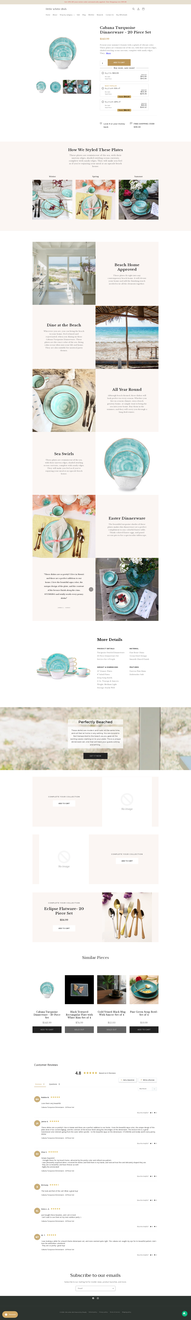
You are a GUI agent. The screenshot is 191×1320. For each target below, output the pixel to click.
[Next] (91, 589)
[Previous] (37, 589)
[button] (66, 15)
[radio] (124, 76)
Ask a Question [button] (128, 1080)
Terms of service (115, 1312)
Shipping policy (126, 1312)
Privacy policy (103, 1312)
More (108, 53)
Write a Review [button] (149, 1080)
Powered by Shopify (81, 1312)
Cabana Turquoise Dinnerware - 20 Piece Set (57, 1107)
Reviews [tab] (38, 1084)
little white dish (69, 1312)
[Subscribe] (112, 1288)
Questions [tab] (53, 1084)
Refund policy (93, 1312)
